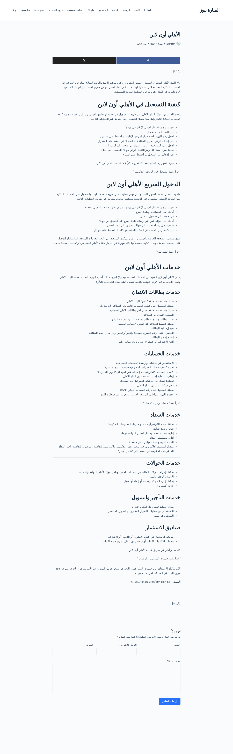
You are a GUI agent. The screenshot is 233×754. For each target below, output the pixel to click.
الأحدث (137, 10)
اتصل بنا (147, 10)
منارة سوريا (25, 10)
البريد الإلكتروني (128, 644)
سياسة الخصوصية (74, 10)
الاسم (177, 644)
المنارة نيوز (210, 10)
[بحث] (14, 10)
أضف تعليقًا (173, 661)
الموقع (89, 644)
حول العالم (142, 43)
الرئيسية (126, 10)
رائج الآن (90, 10)
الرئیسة (115, 10)
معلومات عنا (39, 10)
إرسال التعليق (169, 701)
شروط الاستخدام (56, 10)
